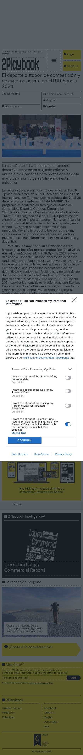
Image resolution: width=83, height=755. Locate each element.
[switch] (68, 378)
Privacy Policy (63, 454)
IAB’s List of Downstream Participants (46, 357)
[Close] (75, 301)
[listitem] (41, 369)
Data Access (41, 454)
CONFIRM (25, 440)
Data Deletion (19, 454)
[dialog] (41, 377)
